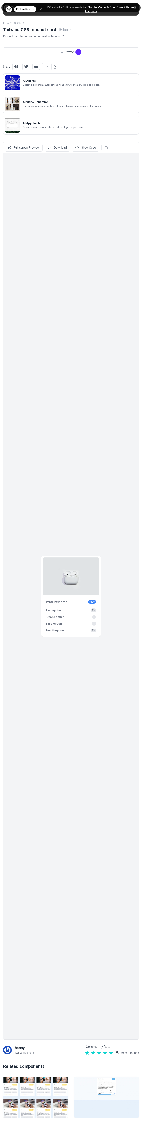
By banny (65, 29)
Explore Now (23, 9)
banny (20, 1048)
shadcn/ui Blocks (64, 7)
